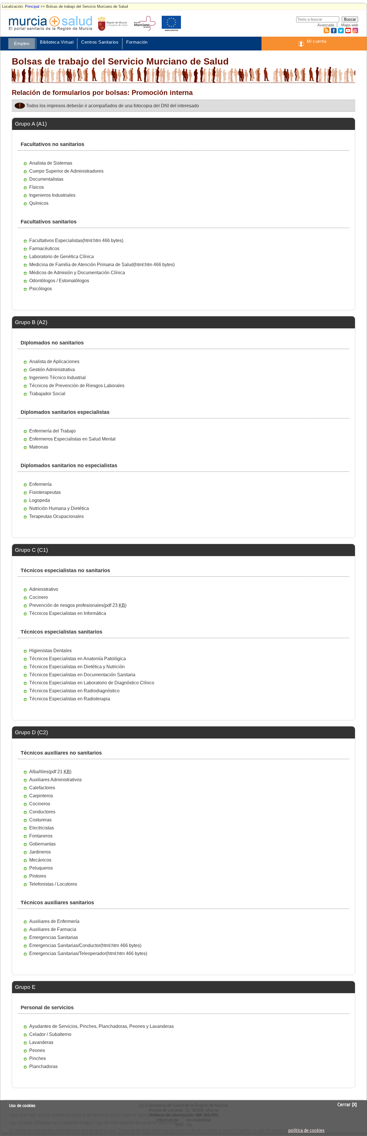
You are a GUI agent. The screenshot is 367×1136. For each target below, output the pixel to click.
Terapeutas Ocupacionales (56, 516)
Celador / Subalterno (50, 1034)
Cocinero (38, 597)
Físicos (36, 187)
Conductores (42, 811)
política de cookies (306, 1130)
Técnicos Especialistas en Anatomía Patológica (77, 658)
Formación (137, 42)
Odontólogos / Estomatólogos (59, 280)
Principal (32, 6)
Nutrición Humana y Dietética (59, 508)
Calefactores (42, 787)
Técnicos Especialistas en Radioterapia (69, 698)
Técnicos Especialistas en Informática (67, 613)
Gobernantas (42, 843)
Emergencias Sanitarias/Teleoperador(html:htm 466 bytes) (88, 953)
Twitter (340, 30)
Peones (37, 1050)
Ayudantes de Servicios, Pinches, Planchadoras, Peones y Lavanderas (101, 1026)
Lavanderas (41, 1042)
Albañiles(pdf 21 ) (50, 771)
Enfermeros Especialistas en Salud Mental (72, 439)
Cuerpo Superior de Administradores (66, 171)
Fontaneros (40, 835)
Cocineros (39, 803)
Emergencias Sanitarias (53, 937)
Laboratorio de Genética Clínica (61, 256)
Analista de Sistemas (50, 163)
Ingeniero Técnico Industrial (57, 377)
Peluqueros (41, 868)
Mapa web (349, 25)
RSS (326, 30)
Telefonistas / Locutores (53, 884)
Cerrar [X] (347, 1104)
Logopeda (39, 500)
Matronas (38, 447)
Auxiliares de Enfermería (54, 921)
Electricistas (41, 827)
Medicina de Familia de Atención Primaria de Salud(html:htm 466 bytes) (102, 264)
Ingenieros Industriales (52, 195)
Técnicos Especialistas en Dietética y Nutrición (77, 666)
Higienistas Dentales (50, 650)
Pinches (37, 1058)
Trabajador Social (47, 393)
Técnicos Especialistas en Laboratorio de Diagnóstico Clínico (91, 682)
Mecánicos (40, 860)
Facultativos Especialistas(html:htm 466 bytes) (76, 240)
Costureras (40, 819)
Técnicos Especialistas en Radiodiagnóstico (74, 690)
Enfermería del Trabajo (52, 430)
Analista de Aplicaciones (54, 361)
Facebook (333, 30)
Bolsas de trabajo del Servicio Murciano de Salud (120, 61)
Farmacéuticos (44, 248)
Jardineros (40, 851)
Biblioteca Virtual (56, 42)
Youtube (347, 30)
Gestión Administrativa (52, 369)
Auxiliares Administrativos (55, 779)
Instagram (355, 30)
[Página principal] (50, 23)
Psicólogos (40, 288)
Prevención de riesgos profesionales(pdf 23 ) (77, 605)
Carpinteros (41, 795)
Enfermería (40, 484)
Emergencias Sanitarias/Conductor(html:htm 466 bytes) (85, 945)
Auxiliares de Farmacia (52, 929)
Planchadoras (43, 1066)
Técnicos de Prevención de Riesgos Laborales (76, 385)
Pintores (37, 876)
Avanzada (325, 25)
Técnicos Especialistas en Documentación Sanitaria (82, 674)
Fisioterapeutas (45, 492)
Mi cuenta (317, 41)
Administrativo (43, 589)
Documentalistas (46, 179)
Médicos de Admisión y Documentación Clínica (77, 272)
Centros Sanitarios (99, 42)
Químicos (38, 203)
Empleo (21, 43)
